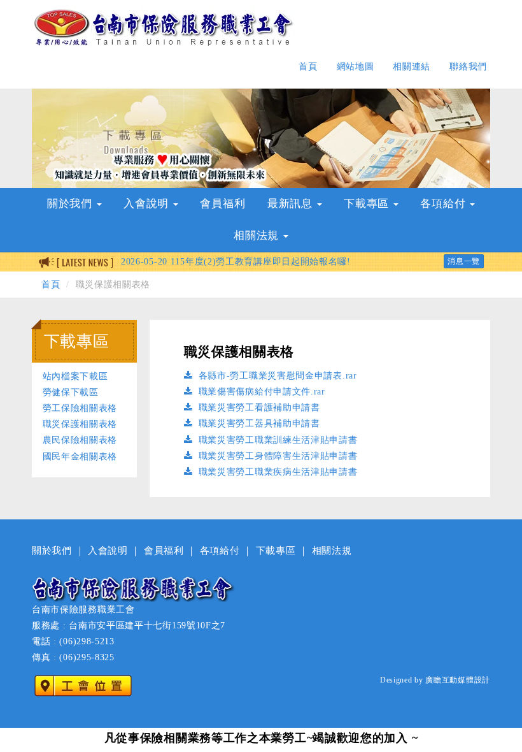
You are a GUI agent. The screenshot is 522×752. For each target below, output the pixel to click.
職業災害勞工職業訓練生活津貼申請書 (276, 440)
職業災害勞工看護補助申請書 (257, 407)
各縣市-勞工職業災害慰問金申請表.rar (276, 375)
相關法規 (332, 550)
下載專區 (276, 550)
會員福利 (222, 204)
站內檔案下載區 (75, 376)
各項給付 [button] (444, 204)
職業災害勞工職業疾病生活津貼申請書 (276, 472)
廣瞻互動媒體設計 (457, 680)
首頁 (308, 66)
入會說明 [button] (147, 204)
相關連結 (411, 66)
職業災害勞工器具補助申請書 (257, 423)
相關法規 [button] (258, 235)
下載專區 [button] (368, 204)
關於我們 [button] (71, 204)
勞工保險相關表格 (80, 408)
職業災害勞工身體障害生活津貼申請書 (276, 456)
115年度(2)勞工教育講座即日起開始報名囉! (236, 261)
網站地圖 (355, 66)
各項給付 (220, 550)
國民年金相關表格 (80, 456)
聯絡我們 (468, 66)
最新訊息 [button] (291, 204)
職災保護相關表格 (80, 424)
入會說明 (108, 550)
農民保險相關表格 (80, 440)
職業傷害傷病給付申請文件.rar (260, 391)
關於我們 (52, 550)
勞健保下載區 (71, 392)
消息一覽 (464, 261)
